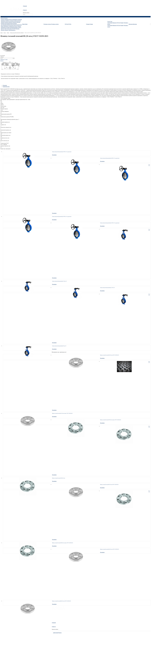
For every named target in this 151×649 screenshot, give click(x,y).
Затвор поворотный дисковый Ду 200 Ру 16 (149, 230)
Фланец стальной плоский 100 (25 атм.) (58, 478)
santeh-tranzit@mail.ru (5, 10)
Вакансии (115, 22)
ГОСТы (118, 22)
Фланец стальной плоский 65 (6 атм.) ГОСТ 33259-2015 (109, 484)
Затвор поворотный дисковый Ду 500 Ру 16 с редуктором (61, 151)
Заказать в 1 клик (3, 59)
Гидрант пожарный (5, 19)
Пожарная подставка (5, 27)
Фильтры (17, 28)
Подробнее (54, 154)
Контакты (53, 618)
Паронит (19, 26)
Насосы (15, 26)
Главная (1, 32)
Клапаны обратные (16, 22)
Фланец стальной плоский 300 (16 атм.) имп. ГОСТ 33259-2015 (62, 542)
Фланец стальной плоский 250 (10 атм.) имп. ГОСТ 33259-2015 (110, 419)
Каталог (5, 32)
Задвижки (20, 19)
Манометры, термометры (9, 26)
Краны (2, 26)
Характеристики (6, 86)
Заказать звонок (26, 12)
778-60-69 (25, 6)
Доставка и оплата (55, 611)
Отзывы (121, 22)
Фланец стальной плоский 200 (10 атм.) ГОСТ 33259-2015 (149, 427)
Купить (1, 60)
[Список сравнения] (75, 3)
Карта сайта (54, 619)
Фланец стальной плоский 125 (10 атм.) (149, 491)
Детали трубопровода (13, 19)
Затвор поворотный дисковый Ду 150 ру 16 (59, 281)
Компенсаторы (10, 24)
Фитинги (3, 30)
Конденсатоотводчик (17, 24)
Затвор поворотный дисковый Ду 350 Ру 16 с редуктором (149, 165)
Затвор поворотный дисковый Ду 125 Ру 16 (107, 287)
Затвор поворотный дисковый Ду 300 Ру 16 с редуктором (61, 216)
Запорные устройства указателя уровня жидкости (11, 20)
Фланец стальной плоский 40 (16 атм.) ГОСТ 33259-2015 (109, 355)
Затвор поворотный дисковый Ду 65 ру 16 (59, 345)
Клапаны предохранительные (7, 23)
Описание (5, 85)
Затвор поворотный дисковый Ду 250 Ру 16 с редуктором (109, 222)
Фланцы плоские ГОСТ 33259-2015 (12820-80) (17, 32)
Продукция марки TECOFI (10, 28)
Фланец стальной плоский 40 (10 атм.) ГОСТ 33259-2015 (109, 549)
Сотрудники (109, 22)
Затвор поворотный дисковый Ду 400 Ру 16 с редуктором (109, 158)
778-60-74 (25, 10)
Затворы (2, 22)
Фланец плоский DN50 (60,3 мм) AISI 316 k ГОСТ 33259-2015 (149, 362)
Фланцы (6, 30)
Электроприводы (11, 30)
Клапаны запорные (8, 22)
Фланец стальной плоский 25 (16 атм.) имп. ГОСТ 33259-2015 (62, 413)
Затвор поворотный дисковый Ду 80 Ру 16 (149, 295)
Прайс (53, 614)
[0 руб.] (34, 11)
